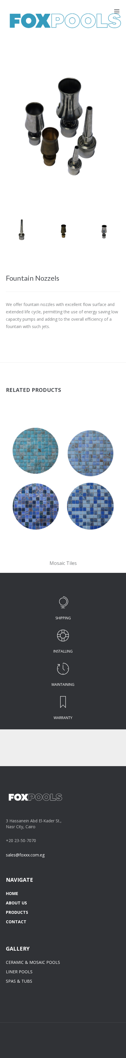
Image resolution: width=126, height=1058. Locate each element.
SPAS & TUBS (19, 981)
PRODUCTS (17, 912)
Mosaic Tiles (63, 563)
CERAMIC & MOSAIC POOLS (33, 962)
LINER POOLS (19, 971)
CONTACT (16, 921)
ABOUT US (16, 903)
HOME (12, 893)
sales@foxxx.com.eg (25, 855)
